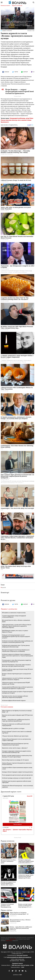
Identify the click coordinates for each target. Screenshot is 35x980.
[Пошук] (33, 2)
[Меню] (1, 2)
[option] (17, 830)
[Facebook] (9, 971)
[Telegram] (19, 971)
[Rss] (26, 971)
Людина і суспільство (17, 5)
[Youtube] (22, 971)
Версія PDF (29, 796)
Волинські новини (5, 5)
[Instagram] (16, 971)
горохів (3, 587)
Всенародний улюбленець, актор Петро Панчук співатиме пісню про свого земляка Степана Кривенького (17, 120)
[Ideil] (17, 974)
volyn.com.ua (13, 939)
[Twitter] (12, 971)
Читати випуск (17, 824)
